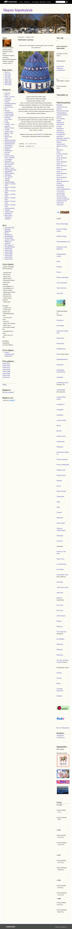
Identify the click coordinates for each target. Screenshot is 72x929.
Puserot (7, 154)
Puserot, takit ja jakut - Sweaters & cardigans (10, 157)
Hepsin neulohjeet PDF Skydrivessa (9, 354)
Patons (59, 272)
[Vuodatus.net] (11, 926)
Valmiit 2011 (8, 248)
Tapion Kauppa (61, 491)
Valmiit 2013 (8, 259)
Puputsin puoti (61, 475)
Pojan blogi (60, 187)
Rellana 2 (60, 626)
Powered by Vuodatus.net (60, 927)
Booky (58, 683)
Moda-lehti (60, 150)
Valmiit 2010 (8, 255)
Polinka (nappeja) (62, 459)
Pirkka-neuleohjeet (62, 277)
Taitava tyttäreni (9, 173)
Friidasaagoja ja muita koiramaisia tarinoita (62, 115)
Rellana (59, 621)
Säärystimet (8, 171)
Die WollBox (60, 639)
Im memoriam (9, 107)
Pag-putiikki (60, 185)
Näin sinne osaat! (62, 587)
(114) (8, 79)
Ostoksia (7, 149)
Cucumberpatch (61, 564)
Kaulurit (7, 110)
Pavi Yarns (60, 605)
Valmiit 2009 (8, 254)
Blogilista (59, 105)
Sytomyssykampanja (11, 170)
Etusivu (21, 2)
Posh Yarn (60, 610)
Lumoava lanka (61, 420)
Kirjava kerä (60, 343)
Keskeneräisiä (9, 114)
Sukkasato (8, 166)
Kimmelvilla (60, 338)
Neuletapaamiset (10, 142)
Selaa (35, 2)
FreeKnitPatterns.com (63, 241)
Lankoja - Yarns (9, 124)
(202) (8, 83)
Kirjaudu (49, 2)
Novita (59, 152)
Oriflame (59, 183)
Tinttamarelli (60, 496)
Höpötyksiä (8, 105)
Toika (58, 507)
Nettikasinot (27, 2)
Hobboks (59, 696)
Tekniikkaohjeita (10, 247)
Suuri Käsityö (61, 195)
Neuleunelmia (61, 436)
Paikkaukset (8, 150)
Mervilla (59, 431)
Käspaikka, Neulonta (63, 138)
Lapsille (7, 129)
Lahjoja (7, 122)
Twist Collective (61, 288)
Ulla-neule (60, 293)
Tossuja (7, 180)
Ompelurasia (61, 441)
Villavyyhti (60, 535)
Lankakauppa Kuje (62, 382)
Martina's (59, 598)
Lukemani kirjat (9, 227)
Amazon (59, 678)
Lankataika (60, 409)
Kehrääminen (9, 112)
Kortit (6, 121)
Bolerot (7, 95)
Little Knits (60, 592)
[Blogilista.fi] (8, 392)
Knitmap (59, 126)
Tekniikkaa (8, 175)
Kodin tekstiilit (9, 115)
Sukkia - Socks (9, 168)
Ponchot (7, 152)
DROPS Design (61, 236)
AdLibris (59, 673)
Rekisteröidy (43, 2)
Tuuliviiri (59, 512)
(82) (8, 76)
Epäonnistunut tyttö (62, 111)
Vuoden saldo (9, 212)
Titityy (58, 502)
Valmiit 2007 (8, 250)
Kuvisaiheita (60, 132)
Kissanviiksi (60, 124)
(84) (8, 77)
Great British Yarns (62, 575)
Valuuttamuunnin (62, 201)
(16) (8, 74)
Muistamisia (8, 234)
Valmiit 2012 (8, 257)
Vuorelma (60, 541)
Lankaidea (60, 377)
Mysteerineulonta (10, 140)
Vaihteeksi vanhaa (25, 40)
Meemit (7, 135)
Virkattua (7, 210)
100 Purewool (61, 616)
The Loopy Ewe (61, 631)
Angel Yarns (60, 559)
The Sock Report (62, 283)
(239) (8, 84)
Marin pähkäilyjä (62, 140)
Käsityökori (60, 364)
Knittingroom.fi (61, 349)
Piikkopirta (60, 447)
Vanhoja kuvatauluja (63, 199)
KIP (6, 108)
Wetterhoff (60, 518)
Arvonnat (7, 93)
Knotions (59, 267)
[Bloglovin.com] (8, 400)
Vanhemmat (6, 377)
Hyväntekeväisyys (10, 103)
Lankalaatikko (61, 390)
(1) (7, 72)
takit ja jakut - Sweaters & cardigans (9, 217)
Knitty (58, 261)
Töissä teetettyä (9, 182)
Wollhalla (59, 649)
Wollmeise (60, 655)
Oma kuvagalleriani (63, 181)
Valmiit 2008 (8, 252)
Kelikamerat (60, 122)
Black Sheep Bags (62, 224)
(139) (8, 81)
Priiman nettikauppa (63, 464)
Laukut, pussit (9, 131)
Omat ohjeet (8, 147)
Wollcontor (60, 644)
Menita (59, 425)
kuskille (39, 134)
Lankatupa (60, 415)
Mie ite (7, 233)
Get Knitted (60, 569)
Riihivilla (59, 480)
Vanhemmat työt (30, 146)
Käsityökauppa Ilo (62, 359)
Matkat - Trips (9, 133)
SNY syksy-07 (9, 164)
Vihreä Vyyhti (61, 523)
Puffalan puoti (61, 470)
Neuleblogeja (9, 236)
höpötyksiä (8, 213)
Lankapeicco (61, 404)
